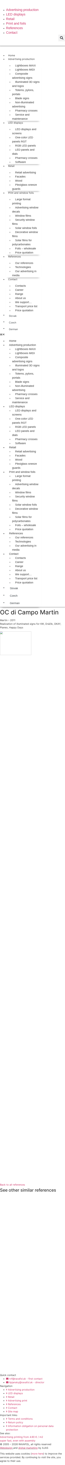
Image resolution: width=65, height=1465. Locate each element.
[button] (61, 38)
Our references (24, 263)
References (14, 256)
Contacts (20, 285)
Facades (20, 176)
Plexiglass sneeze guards (24, 186)
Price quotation (24, 252)
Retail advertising (25, 172)
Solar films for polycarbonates (22, 242)
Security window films (23, 221)
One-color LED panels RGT (22, 139)
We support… (23, 302)
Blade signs (22, 98)
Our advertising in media (24, 273)
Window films (23, 215)
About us (20, 298)
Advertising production (21, 59)
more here (37, 1453)
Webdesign (6, 1447)
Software (20, 162)
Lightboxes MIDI (25, 69)
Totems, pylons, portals (23, 92)
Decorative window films (25, 234)
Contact (12, 279)
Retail (11, 165)
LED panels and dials (23, 151)
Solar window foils (26, 228)
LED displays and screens (24, 131)
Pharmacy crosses (26, 110)
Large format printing (21, 201)
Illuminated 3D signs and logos (26, 84)
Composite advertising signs (22, 75)
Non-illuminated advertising (23, 104)
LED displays (15, 122)
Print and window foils (21, 192)
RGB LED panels (25, 145)
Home (11, 55)
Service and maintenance (20, 116)
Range (19, 294)
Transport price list (26, 306)
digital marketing (28, 1447)
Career (19, 289)
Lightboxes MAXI (25, 65)
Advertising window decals (25, 209)
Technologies (23, 267)
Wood (18, 180)
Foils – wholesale (25, 248)
